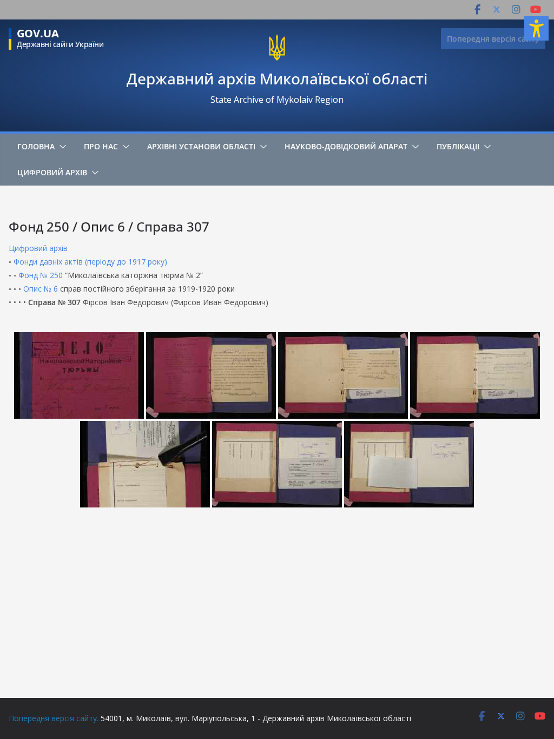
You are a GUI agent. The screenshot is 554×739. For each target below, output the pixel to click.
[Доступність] (536, 28)
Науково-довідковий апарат (346, 146)
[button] (61, 146)
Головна (36, 146)
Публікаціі (458, 146)
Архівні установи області (201, 146)
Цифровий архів (52, 172)
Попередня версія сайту (493, 39)
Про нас (101, 146)
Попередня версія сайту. (53, 718)
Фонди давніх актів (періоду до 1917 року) (90, 261)
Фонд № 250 (40, 275)
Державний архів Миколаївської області (277, 78)
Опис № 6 (40, 288)
